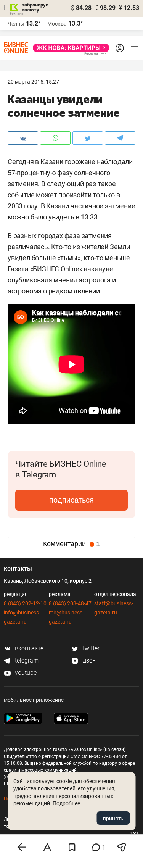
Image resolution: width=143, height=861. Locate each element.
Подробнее (66, 803)
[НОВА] (68, 48)
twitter (90, 648)
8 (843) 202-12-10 (25, 603)
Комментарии (71, 544)
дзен (88, 660)
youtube (25, 672)
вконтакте (28, 648)
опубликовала (30, 280)
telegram (26, 660)
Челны (16, 24)
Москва (57, 24)
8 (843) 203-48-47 (70, 603)
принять (113, 818)
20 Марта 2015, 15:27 (33, 82)
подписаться (71, 500)
